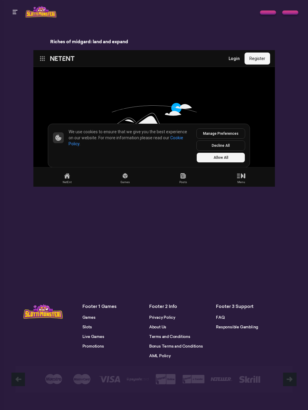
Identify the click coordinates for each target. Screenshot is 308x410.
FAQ (220, 317)
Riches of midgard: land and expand (89, 41)
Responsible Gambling (237, 327)
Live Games (93, 336)
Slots (87, 327)
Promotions (93, 346)
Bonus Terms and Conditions (176, 346)
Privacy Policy (162, 317)
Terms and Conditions (169, 336)
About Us (157, 327)
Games (89, 317)
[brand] (268, 13)
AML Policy (160, 355)
